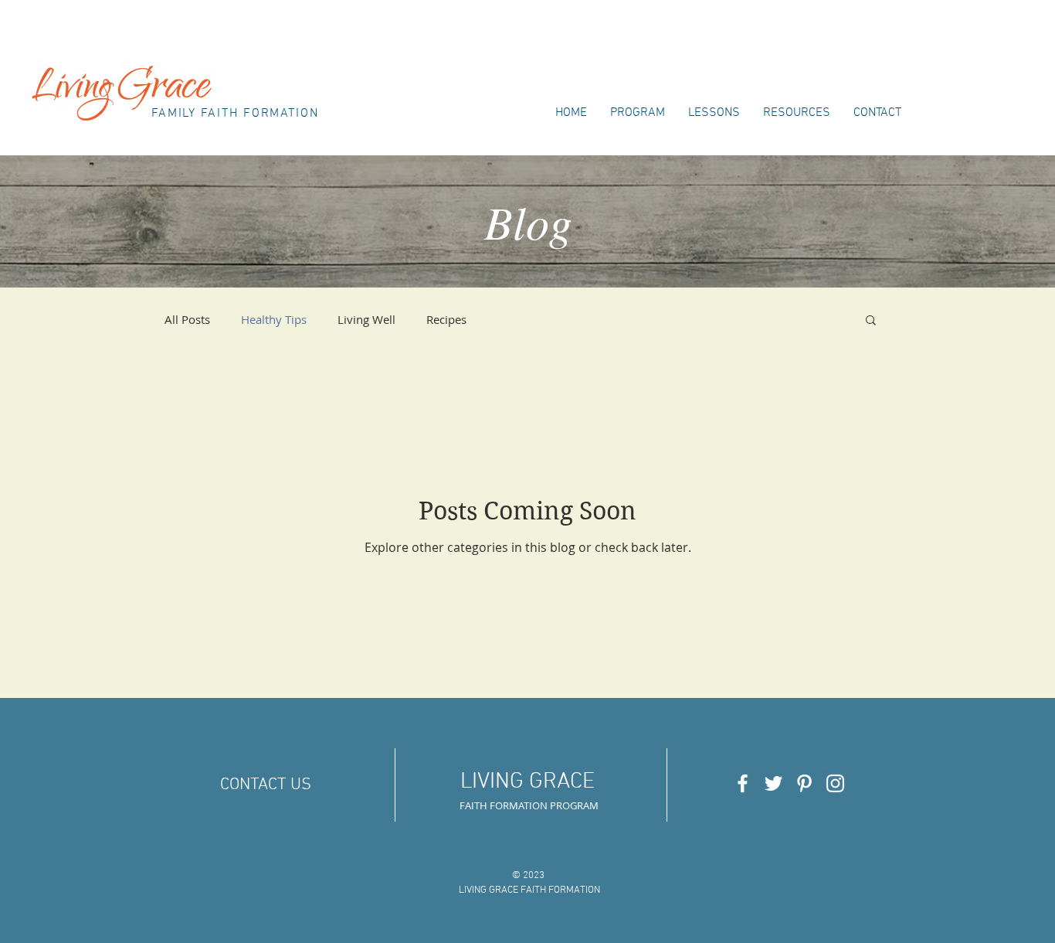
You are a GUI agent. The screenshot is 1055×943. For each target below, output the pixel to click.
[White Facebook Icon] (743, 783)
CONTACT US (265, 784)
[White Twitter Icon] (773, 783)
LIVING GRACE (527, 781)
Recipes (446, 319)
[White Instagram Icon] (835, 783)
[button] (870, 321)
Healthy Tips (274, 319)
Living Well (366, 319)
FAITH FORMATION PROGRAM (529, 805)
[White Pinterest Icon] (804, 783)
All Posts (187, 319)
